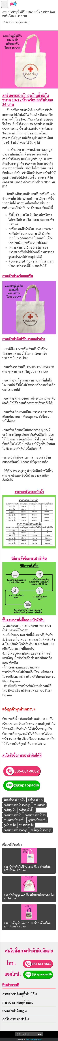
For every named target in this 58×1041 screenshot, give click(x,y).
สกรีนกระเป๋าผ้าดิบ (15, 1019)
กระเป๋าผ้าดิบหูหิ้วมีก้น (17, 1002)
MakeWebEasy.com (33, 1039)
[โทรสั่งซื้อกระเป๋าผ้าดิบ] (21, 770)
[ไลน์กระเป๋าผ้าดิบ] (21, 785)
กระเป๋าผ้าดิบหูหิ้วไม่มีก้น (19, 994)
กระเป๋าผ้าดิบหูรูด (14, 1011)
